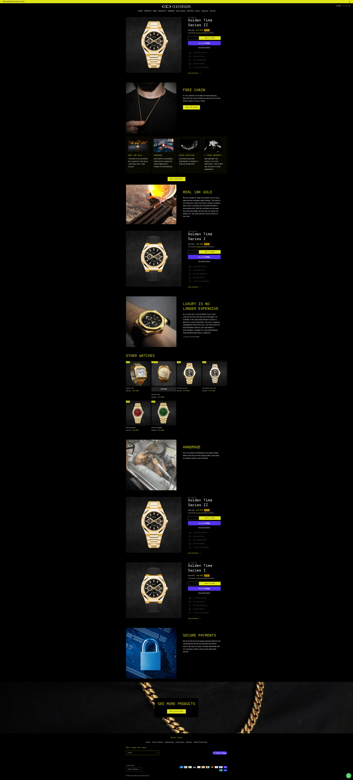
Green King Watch (156, 427)
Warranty (189, 742)
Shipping (198, 33)
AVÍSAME (164, 389)
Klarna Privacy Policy (200, 742)
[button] (204, 11)
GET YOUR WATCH (176, 179)
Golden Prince (155, 394)
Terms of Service (157, 742)
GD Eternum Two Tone (209, 388)
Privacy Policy (180, 742)
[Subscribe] (157, 753)
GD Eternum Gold (182, 388)
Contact (338, 6)
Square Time (130, 388)
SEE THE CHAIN (191, 107)
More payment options (204, 47)
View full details (193, 73)
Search (148, 742)
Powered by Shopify (143, 775)
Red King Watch (131, 427)
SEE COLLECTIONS (176, 711)
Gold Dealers (134, 775)
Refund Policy (169, 742)
